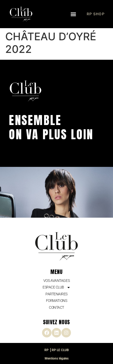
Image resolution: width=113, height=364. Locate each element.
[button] (73, 14)
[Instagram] (66, 332)
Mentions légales (57, 358)
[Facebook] (47, 332)
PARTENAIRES (56, 294)
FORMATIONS (56, 300)
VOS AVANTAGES (56, 280)
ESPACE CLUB (53, 287)
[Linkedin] (56, 332)
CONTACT (56, 307)
